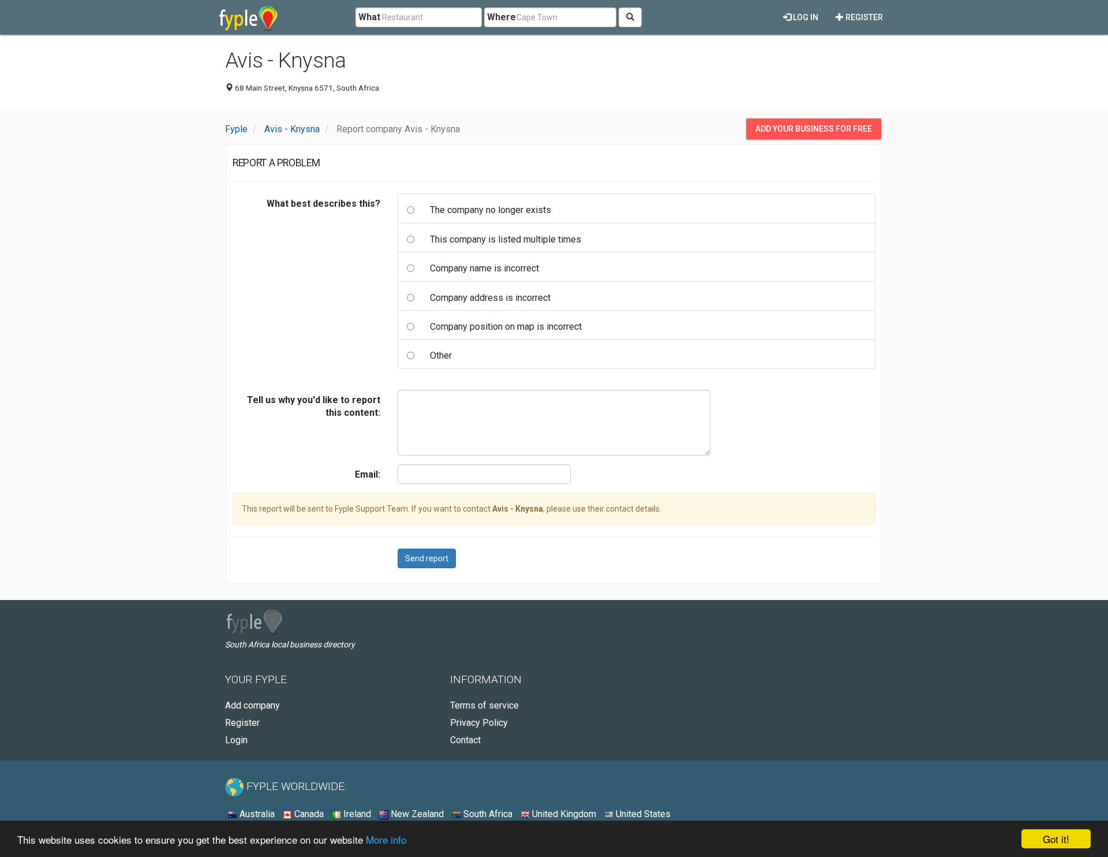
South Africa (486, 813)
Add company (252, 705)
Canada (308, 813)
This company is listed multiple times (505, 239)
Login (236, 740)
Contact (465, 740)
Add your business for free (813, 128)
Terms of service (484, 705)
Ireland (356, 813)
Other (441, 355)
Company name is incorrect (484, 268)
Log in (804, 17)
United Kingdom (563, 813)
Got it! (1056, 839)
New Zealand (416, 813)
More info (386, 839)
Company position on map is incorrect (506, 326)
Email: (367, 474)
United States (642, 813)
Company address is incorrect (490, 297)
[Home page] (248, 17)
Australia (256, 813)
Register (863, 17)
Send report (426, 558)
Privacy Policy (479, 722)
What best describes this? (323, 203)
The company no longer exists (490, 209)
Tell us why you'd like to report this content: (313, 406)
